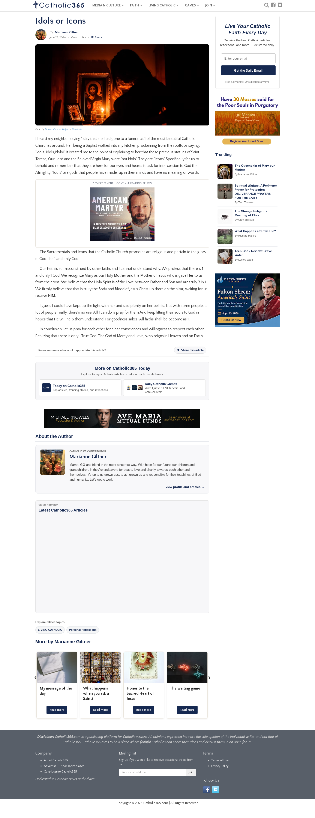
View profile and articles (185, 487)
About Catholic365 (56, 760)
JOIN (209, 5)
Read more (57, 710)
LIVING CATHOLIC (162, 5)
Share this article (192, 350)
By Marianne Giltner (246, 174)
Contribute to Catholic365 (60, 771)
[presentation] (35, 678)
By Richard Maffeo (245, 235)
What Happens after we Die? (255, 231)
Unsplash (77, 129)
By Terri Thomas (244, 202)
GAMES (191, 5)
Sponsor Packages (72, 766)
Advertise (50, 766)
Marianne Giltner (67, 32)
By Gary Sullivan (244, 219)
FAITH (135, 5)
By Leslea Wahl (244, 259)
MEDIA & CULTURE (107, 5)
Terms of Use (220, 760)
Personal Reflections (82, 629)
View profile (78, 37)
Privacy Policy (219, 766)
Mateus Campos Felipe (56, 129)
